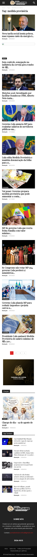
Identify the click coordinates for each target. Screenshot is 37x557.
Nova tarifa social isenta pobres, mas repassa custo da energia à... (18, 34)
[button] (3, 3)
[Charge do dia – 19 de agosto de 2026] (18, 408)
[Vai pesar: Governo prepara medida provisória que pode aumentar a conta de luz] (18, 178)
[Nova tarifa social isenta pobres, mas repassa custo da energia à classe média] (18, 23)
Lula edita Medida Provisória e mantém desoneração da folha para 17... (17, 160)
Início (3, 8)
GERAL (4, 264)
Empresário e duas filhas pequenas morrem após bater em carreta (23, 465)
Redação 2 (5, 428)
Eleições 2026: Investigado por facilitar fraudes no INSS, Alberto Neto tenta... (18, 95)
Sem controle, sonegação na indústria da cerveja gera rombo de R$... (18, 65)
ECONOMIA (5, 187)
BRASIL (4, 30)
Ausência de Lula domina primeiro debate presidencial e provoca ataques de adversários (24, 477)
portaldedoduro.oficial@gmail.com (21, 533)
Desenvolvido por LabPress (18, 551)
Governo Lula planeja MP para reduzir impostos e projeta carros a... (17, 305)
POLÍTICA (5, 89)
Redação (4, 39)
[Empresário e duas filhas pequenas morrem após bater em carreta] (7, 465)
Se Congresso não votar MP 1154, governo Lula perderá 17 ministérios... (17, 270)
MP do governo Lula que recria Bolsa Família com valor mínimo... (17, 230)
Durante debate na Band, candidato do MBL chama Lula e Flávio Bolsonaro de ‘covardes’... (24, 453)
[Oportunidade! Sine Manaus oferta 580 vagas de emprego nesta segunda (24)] (7, 441)
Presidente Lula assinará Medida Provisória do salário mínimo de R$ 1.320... (18, 339)
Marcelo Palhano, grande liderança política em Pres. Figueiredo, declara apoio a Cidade (22, 490)
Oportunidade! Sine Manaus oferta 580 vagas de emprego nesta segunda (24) (23, 441)
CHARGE (5, 419)
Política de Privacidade (24, 549)
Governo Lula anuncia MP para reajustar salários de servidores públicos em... (17, 126)
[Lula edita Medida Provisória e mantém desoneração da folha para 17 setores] (18, 145)
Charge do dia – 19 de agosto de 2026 (17, 423)
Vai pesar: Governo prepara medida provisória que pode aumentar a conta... (16, 194)
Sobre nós (13, 549)
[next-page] (24, 353)
